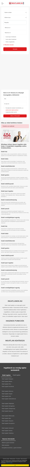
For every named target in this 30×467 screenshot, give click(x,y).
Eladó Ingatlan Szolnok (7, 430)
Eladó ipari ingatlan (7, 191)
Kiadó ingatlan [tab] (16, 375)
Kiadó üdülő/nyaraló (7, 255)
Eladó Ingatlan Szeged (7, 393)
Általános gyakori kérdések (8, 442)
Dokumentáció (24, 458)
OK (15, 465)
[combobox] (15, 23)
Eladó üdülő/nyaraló (7, 184)
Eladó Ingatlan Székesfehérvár (9, 398)
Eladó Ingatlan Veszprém (7, 420)
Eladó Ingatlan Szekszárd (8, 428)
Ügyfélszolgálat (6, 458)
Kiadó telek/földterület (8, 241)
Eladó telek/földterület (8, 166)
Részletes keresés (9, 44)
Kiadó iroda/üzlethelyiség (9, 270)
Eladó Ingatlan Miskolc (7, 381)
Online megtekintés (10, 41)
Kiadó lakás (4, 233)
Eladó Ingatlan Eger (6, 418)
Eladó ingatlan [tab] (6, 375)
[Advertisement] (15, 72)
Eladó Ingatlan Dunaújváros (8, 423)
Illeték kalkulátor (5, 445)
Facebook (18, 458)
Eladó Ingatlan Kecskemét (8, 386)
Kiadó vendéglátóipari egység (10, 287)
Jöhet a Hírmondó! (15, 116)
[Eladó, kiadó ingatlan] (15, 135)
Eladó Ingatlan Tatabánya (8, 433)
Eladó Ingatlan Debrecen (7, 391)
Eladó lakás (4, 159)
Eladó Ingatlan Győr (6, 396)
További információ (9, 462)
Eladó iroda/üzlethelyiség (9, 200)
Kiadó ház (4, 226)
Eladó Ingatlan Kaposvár (7, 411)
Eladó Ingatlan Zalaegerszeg (8, 408)
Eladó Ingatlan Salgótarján (8, 403)
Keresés (15, 49)
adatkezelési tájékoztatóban (12, 110)
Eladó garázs (5, 175)
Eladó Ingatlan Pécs (6, 384)
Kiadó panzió (5, 279)
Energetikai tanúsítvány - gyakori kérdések (11, 447)
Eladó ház (4, 151)
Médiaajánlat (12, 458)
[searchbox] (15, 22)
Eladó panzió (5, 208)
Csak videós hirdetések (11, 39)
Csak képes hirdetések (11, 36)
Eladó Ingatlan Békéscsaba (8, 415)
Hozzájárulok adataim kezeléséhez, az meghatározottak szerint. (14, 110)
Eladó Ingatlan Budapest (7, 379)
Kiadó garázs (5, 248)
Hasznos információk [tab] (8, 439)
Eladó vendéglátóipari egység (10, 217)
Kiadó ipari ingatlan (7, 263)
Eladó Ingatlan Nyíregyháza (8, 406)
